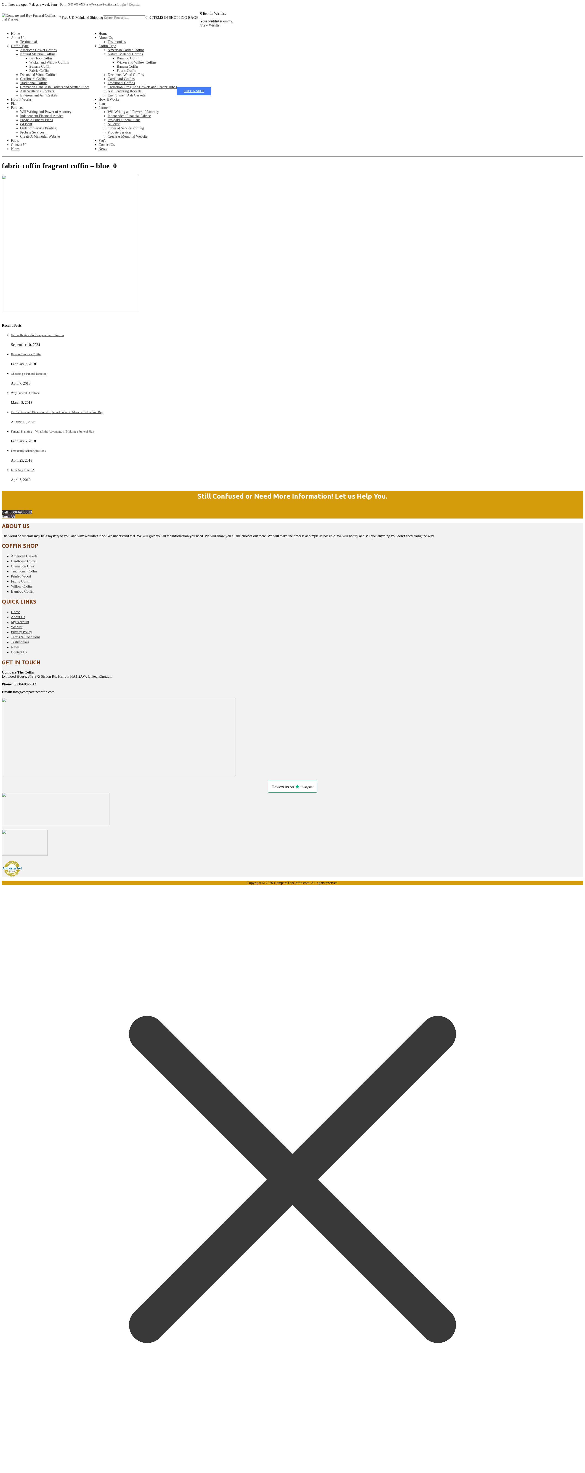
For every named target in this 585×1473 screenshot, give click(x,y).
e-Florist (26, 124)
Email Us (8, 516)
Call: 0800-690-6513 (17, 512)
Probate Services (32, 132)
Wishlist (16, 627)
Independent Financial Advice (41, 116)
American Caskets (24, 556)
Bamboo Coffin (40, 58)
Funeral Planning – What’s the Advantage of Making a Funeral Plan (52, 431)
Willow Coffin (21, 586)
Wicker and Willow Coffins (49, 62)
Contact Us (19, 145)
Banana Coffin (40, 66)
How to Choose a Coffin (26, 354)
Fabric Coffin (39, 70)
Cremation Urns (22, 566)
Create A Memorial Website (40, 136)
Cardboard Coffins (33, 79)
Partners (17, 108)
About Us (18, 38)
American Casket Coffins (38, 50)
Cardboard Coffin (24, 561)
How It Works (21, 99)
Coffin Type (20, 46)
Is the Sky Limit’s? (22, 470)
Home (15, 33)
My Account (20, 622)
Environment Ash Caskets (39, 95)
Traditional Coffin (24, 571)
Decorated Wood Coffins (38, 75)
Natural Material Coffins (37, 54)
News (15, 149)
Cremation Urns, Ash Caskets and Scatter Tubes (54, 87)
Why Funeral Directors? (25, 393)
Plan (14, 103)
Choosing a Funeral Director (28, 373)
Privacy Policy (21, 632)
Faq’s (15, 140)
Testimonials (29, 42)
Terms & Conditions (25, 637)
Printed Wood (21, 576)
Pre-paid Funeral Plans (36, 120)
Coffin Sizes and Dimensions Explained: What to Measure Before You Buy (57, 412)
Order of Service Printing (38, 128)
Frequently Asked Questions (28, 450)
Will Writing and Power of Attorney (46, 112)
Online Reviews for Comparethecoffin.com (37, 335)
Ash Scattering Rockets (37, 91)
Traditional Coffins (33, 83)
